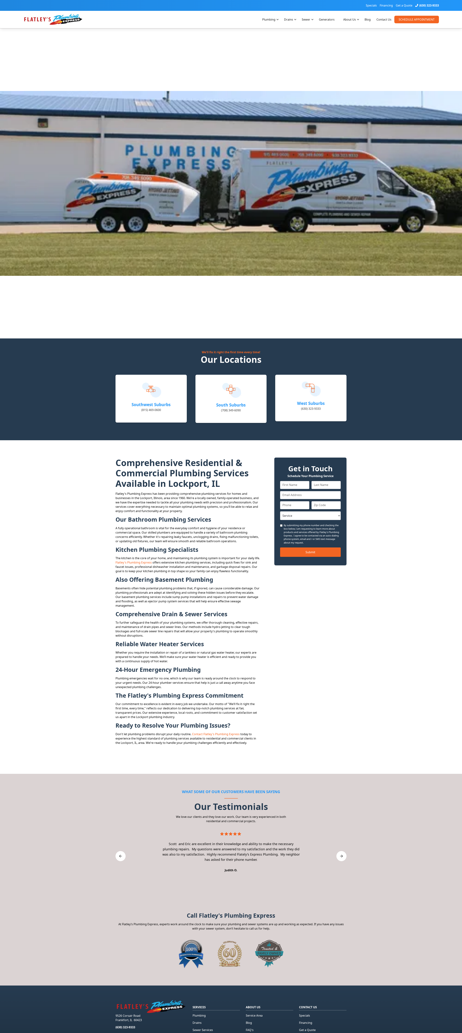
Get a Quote (404, 5)
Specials (371, 5)
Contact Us (383, 19)
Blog (368, 19)
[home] (61, 19)
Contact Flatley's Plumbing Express (216, 734)
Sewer (306, 19)
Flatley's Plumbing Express (134, 562)
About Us (349, 19)
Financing (386, 5)
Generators (327, 19)
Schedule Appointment (417, 19)
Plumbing (268, 19)
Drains (288, 19)
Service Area (254, 1015)
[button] (270, 19)
